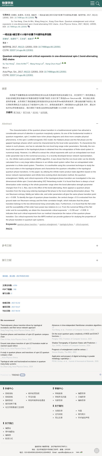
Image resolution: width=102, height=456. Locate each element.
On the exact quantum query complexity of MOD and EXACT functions (75, 335)
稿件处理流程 (33, 393)
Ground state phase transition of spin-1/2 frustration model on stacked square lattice (24, 344)
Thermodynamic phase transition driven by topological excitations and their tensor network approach (21, 326)
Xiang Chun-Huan (52, 64)
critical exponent (82, 224)
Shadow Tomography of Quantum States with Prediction (73, 343)
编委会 (8, 428)
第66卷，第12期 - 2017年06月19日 (16, 276)
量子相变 (17, 112)
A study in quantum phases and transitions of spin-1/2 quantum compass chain (25, 353)
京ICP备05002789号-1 (59, 446)
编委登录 (82, 393)
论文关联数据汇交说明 (14, 407)
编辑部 (8, 435)
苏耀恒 (5, 39)
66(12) (21, 47)
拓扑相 (35, 112)
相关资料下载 (10, 404)
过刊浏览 (59, 414)
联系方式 (9, 438)
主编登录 (82, 397)
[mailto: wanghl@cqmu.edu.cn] (65, 63)
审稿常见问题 (60, 397)
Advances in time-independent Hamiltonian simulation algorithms (77, 325)
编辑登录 (82, 400)
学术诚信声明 (83, 418)
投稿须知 (9, 393)
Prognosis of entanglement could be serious (69, 350)
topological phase (67, 224)
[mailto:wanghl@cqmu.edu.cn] (38, 38)
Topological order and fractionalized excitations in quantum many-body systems (23, 363)
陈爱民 (13, 39)
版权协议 (9, 400)
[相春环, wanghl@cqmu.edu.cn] (35, 38)
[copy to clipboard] (28, 26)
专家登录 (59, 400)
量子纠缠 (27, 112)
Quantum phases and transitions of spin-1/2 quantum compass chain (25, 335)
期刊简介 (82, 414)
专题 (80, 411)
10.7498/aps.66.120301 (24, 18)
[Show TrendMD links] (100, 374)
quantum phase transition (27, 224)
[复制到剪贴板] (36, 17)
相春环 (30, 39)
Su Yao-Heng (8, 64)
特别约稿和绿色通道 (36, 400)
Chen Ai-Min (21, 64)
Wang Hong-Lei (36, 64)
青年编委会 (10, 432)
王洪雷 (22, 39)
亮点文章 (59, 418)
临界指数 (44, 112)
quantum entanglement (48, 224)
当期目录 (59, 411)
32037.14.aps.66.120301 (21, 50)
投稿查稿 (9, 397)
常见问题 (32, 397)
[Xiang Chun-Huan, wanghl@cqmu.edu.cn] (62, 63)
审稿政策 (59, 393)
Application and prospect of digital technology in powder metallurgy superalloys (73, 357)
